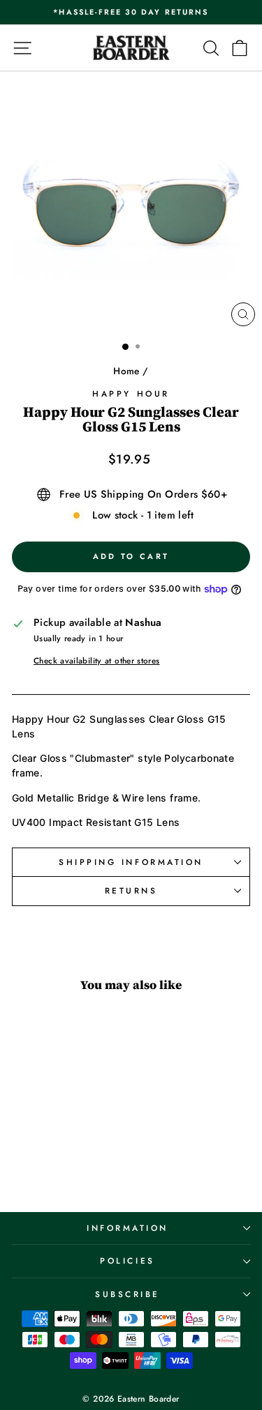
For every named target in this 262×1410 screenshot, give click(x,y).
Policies (127, 1260)
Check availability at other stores (97, 660)
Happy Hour (130, 393)
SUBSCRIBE (127, 1294)
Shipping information (131, 862)
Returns (131, 890)
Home (126, 371)
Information (127, 1228)
